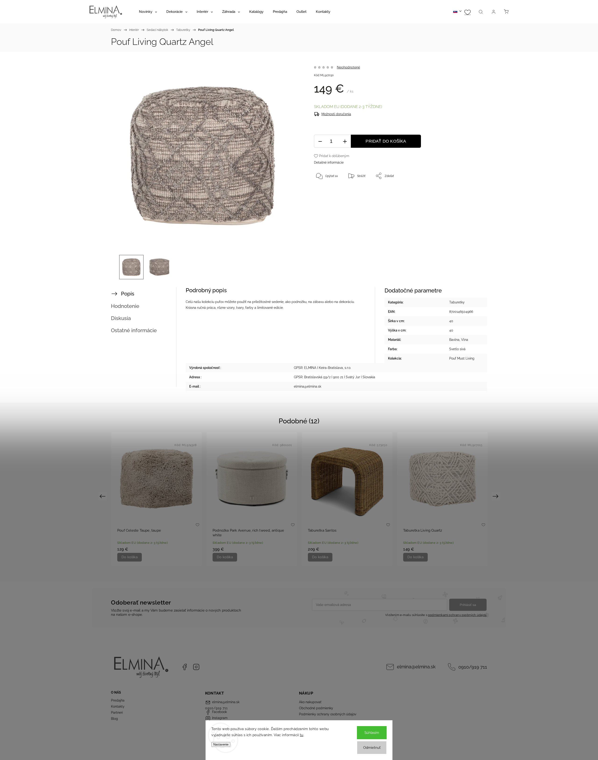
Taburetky (457, 302)
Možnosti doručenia (336, 114)
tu (301, 735)
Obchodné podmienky (316, 708)
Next (496, 496)
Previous (103, 496)
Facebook (184, 666)
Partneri (117, 712)
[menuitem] (148, 11)
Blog (114, 718)
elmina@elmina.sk (416, 667)
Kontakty (118, 706)
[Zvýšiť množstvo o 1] (345, 141)
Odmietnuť (372, 748)
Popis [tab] (127, 294)
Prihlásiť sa (468, 605)
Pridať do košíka (386, 141)
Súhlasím (371, 733)
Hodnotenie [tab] (125, 306)
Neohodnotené (348, 67)
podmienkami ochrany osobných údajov (457, 615)
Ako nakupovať (310, 702)
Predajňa (118, 700)
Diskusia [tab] (121, 318)
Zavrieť (463, 191)
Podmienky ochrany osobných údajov (327, 714)
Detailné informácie (329, 162)
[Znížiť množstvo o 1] (320, 141)
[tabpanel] (156, 499)
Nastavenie (220, 744)
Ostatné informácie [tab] (134, 330)
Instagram (196, 666)
